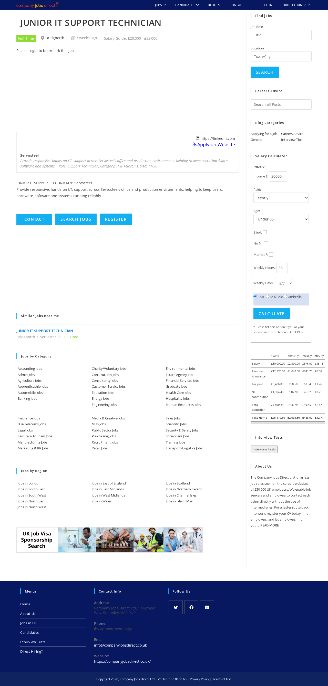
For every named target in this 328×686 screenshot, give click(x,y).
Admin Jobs (26, 374)
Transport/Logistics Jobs (184, 448)
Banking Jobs (27, 398)
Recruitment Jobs (105, 442)
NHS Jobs (99, 424)
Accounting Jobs (30, 368)
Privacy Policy (199, 679)
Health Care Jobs (178, 392)
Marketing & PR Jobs (33, 448)
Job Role (257, 26)
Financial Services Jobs (182, 380)
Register (116, 219)
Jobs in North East (31, 501)
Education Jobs (103, 392)
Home (25, 604)
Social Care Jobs (177, 436)
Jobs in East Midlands (108, 489)
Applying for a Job (264, 133)
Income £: (260, 176)
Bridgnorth (55, 37)
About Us (28, 613)
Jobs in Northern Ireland (184, 489)
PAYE (261, 296)
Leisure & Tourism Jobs (35, 436)
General (256, 139)
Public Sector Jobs (105, 430)
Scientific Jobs (176, 424)
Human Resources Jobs (183, 404)
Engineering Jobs (104, 404)
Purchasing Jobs (104, 436)
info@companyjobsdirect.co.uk (120, 645)
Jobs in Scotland (178, 483)
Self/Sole (276, 296)
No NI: (258, 243)
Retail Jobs (99, 448)
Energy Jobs (100, 398)
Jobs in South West (32, 495)
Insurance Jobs (29, 418)
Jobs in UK (28, 623)
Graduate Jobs (176, 386)
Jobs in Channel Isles (181, 495)
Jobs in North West (32, 507)
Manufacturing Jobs (32, 442)
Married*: (260, 254)
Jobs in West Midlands (108, 495)
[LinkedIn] (207, 607)
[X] (176, 607)
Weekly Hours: (264, 267)
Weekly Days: (263, 283)
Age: (256, 210)
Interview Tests (264, 449)
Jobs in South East (31, 489)
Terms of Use (222, 679)
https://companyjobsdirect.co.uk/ (122, 661)
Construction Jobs (105, 374)
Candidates (29, 632)
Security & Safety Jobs (182, 430)
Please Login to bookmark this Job (45, 50)
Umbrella (294, 296)
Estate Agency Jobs (180, 374)
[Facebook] (191, 607)
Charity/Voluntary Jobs (109, 368)
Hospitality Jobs (178, 398)
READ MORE (269, 525)
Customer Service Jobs (109, 386)
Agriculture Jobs (30, 380)
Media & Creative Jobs (108, 418)
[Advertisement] (127, 89)
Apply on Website (216, 144)
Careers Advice (292, 133)
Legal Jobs (25, 430)
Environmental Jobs (181, 368)
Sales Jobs (173, 418)
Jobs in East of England (109, 483)
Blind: (257, 232)
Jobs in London (29, 483)
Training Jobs (175, 442)
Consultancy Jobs (105, 380)
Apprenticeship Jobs (33, 386)
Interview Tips (291, 139)
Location (257, 48)
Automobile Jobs (30, 392)
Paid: (257, 189)
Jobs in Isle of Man (179, 501)
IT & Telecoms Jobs (32, 424)
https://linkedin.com (217, 138)
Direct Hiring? (31, 651)
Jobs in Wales (101, 501)
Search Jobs (75, 219)
